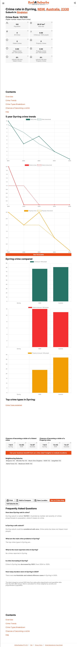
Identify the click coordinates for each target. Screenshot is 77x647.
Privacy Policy (39, 645)
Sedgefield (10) (56, 460)
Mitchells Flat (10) (21, 460)
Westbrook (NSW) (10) (25, 463)
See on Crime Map (57, 500)
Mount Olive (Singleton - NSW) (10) (39, 460)
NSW (41, 9)
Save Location (42, 500)
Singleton (22, 12)
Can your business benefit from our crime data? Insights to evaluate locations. (38, 453)
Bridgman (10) (10, 460)
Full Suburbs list (12, 504)
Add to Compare (25, 500)
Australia (53, 9)
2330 (65, 9)
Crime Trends (11, 100)
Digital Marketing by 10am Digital (54, 645)
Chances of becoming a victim (18, 108)
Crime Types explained (14, 405)
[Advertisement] (38, 77)
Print (11, 500)
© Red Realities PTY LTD (21, 645)
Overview (9, 97)
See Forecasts (38, 254)
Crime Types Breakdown (15, 104)
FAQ (7, 112)
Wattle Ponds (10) (11, 463)
